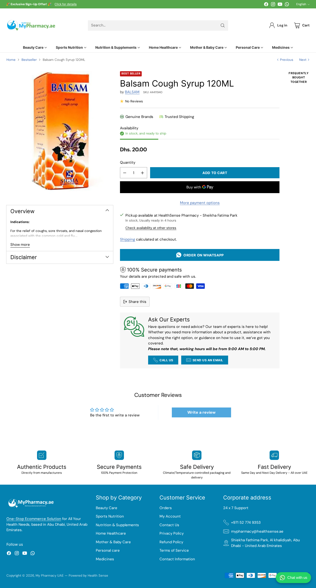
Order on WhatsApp (203, 255)
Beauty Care (106, 507)
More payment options (200, 202)
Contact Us (169, 524)
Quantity (127, 162)
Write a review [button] (201, 412)
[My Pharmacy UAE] (31, 25)
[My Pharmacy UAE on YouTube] (279, 5)
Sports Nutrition (110, 516)
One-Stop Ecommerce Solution (33, 518)
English (301, 4)
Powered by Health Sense (88, 575)
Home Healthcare (111, 533)
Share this (137, 301)
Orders (165, 507)
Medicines (105, 559)
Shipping (127, 239)
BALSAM (132, 92)
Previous (286, 60)
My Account (170, 516)
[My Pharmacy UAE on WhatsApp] (286, 5)
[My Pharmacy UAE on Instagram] (273, 5)
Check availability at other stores (150, 228)
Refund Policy (171, 542)
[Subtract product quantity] (124, 172)
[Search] (222, 25)
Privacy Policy (171, 533)
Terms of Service (174, 550)
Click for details (66, 4)
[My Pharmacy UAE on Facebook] (266, 5)
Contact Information (177, 559)
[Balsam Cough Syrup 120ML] (59, 133)
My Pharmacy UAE (50, 575)
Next (302, 60)
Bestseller (29, 60)
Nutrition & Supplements (117, 524)
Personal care (108, 550)
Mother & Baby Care (113, 542)
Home (11, 60)
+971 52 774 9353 (246, 522)
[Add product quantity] (142, 172)
